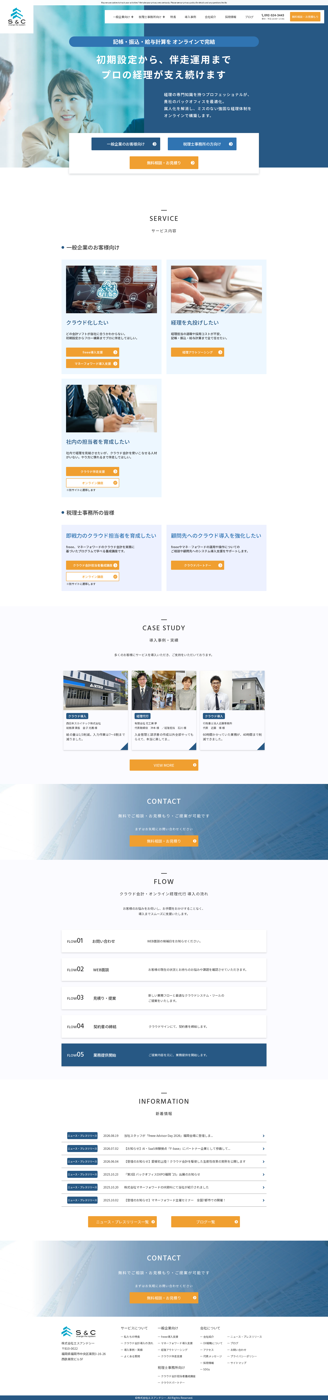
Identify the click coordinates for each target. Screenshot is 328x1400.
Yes (222, 2)
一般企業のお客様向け (126, 144)
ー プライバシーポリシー (242, 1356)
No (226, 2)
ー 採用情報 (207, 1363)
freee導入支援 (93, 352)
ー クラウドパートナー (171, 1382)
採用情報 (230, 17)
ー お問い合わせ (236, 1350)
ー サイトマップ (236, 1363)
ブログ (249, 17)
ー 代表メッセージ (211, 1356)
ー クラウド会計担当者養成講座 (177, 1376)
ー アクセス (207, 1350)
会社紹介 (210, 17)
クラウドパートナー (197, 565)
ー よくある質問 (130, 1356)
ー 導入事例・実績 (132, 1350)
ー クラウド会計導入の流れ (137, 1343)
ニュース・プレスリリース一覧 (122, 1222)
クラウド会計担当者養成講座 (92, 565)
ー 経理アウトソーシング (173, 1350)
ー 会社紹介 (207, 1337)
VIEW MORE (164, 765)
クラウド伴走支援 (92, 471)
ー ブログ (232, 1343)
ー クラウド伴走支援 (170, 1356)
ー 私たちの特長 (130, 1337)
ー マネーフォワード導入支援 (175, 1343)
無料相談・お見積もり (305, 17)
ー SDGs (205, 1369)
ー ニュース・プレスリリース (244, 1337)
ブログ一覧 (205, 1222)
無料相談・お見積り (164, 162)
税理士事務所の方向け (202, 144)
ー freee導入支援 (168, 1337)
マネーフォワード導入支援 (93, 363)
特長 (173, 17)
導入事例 (190, 17)
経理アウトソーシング (197, 352)
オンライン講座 (92, 483)
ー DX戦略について (211, 1343)
